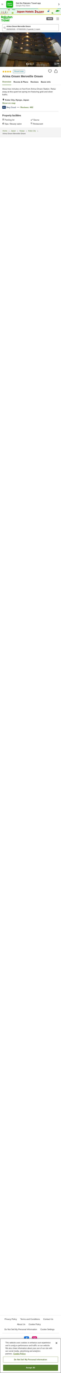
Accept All (30, 1368)
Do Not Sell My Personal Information (30, 1360)
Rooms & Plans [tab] (20, 82)
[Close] (56, 1343)
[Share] (56, 71)
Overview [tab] (6, 82)
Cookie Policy (19, 1354)
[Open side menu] (57, 18)
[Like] (50, 71)
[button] (6, 18)
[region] (30, 1355)
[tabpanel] (30, 106)
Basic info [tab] (46, 82)
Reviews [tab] (34, 82)
